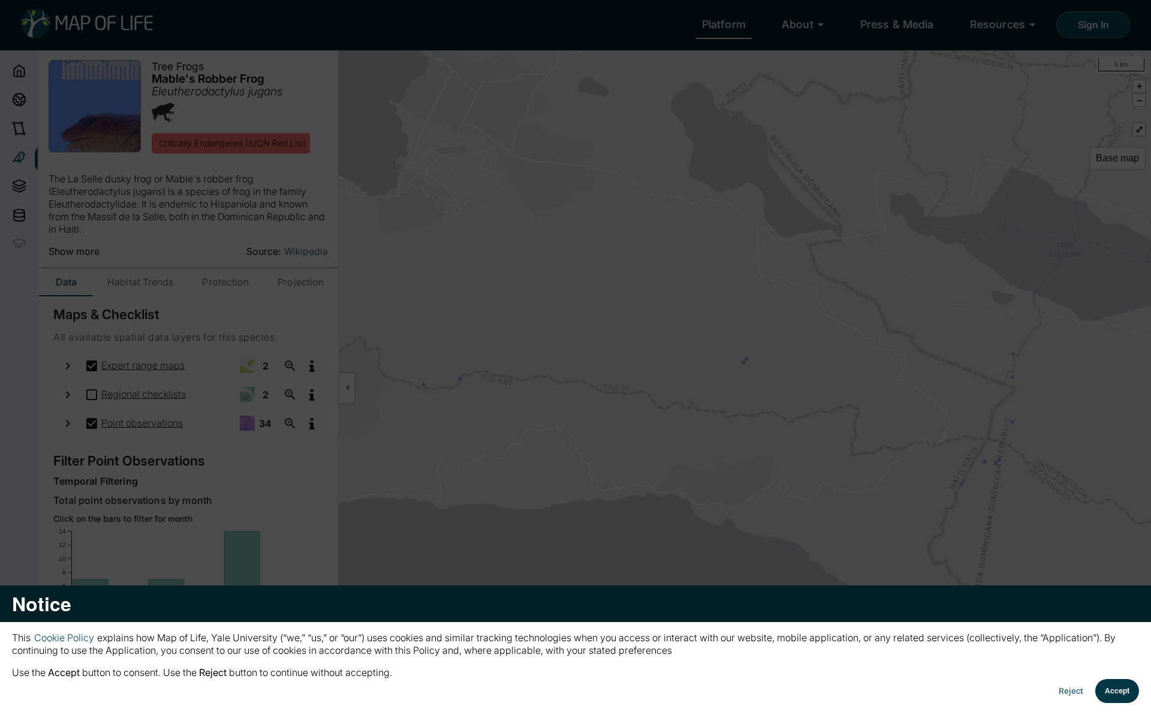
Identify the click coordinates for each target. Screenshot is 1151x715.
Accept (1117, 690)
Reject (1071, 691)
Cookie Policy (64, 638)
